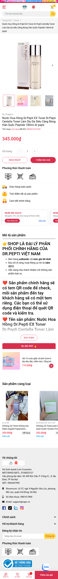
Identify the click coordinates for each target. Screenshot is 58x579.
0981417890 (26, 497)
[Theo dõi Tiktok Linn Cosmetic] (10, 508)
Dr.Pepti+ (8, 114)
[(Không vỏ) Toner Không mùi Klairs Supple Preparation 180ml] (17, 406)
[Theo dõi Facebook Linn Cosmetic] (4, 508)
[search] (53, 13)
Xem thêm (29, 337)
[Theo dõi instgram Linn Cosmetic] (22, 508)
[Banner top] (29, 1)
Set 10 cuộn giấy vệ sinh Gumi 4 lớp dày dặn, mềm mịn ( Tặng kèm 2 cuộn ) (37, 361)
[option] (29, 65)
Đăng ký (50, 536)
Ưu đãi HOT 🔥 (29, 346)
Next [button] (52, 65)
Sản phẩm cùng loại (16, 384)
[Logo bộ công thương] (17, 563)
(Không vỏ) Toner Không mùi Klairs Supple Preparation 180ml (15, 429)
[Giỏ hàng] (52, 7)
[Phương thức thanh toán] (20, 176)
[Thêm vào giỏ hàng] (51, 366)
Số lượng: (7, 151)
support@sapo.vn (21, 501)
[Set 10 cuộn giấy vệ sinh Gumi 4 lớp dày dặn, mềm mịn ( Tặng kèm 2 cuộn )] (11, 361)
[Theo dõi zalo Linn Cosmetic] (16, 508)
